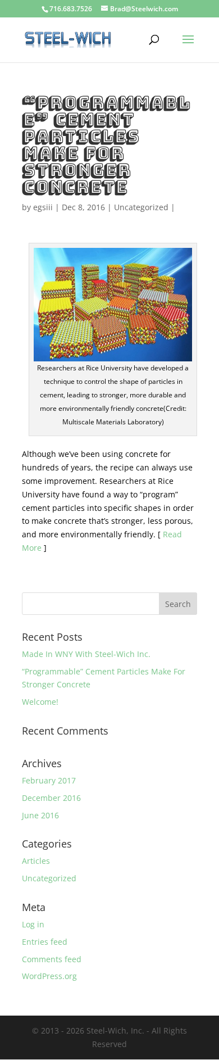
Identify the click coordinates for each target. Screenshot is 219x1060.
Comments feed (51, 959)
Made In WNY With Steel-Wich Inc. (86, 654)
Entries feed (44, 941)
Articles (36, 860)
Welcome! (40, 701)
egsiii (43, 207)
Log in (33, 924)
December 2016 (51, 797)
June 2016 (40, 815)
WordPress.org (49, 976)
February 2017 (49, 780)
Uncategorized (141, 207)
